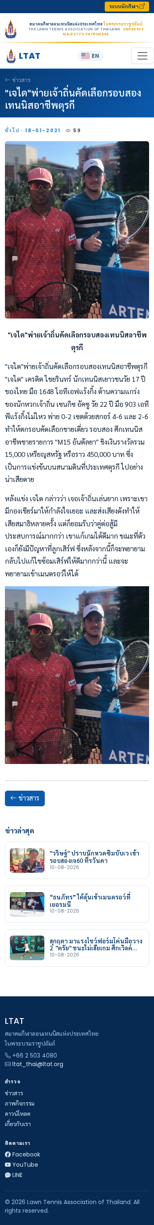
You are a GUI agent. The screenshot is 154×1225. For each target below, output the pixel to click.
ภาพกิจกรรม (19, 1103)
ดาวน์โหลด (17, 1114)
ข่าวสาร (21, 80)
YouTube (25, 1165)
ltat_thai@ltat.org (37, 1064)
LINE (17, 1175)
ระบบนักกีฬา (124, 6)
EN (95, 56)
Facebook (26, 1154)
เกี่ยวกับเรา (18, 1124)
